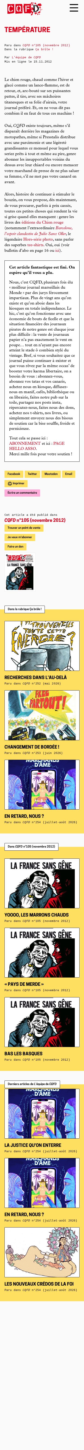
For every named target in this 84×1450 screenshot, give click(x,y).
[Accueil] (23, 8)
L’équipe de (26, 57)
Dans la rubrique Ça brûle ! (24, 609)
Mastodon (51, 474)
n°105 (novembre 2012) (34, 520)
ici (57, 251)
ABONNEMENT (25, 444)
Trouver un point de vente (24, 528)
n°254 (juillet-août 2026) (50, 822)
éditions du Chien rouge (42, 223)
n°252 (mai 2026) (42, 683)
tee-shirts (35, 245)
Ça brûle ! (44, 49)
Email (68, 474)
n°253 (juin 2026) (43, 753)
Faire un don (15, 546)
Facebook (14, 474)
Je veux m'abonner (20, 537)
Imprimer (18, 483)
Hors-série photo (38, 240)
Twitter (32, 474)
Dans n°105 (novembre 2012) (31, 846)
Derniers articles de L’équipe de (32, 1084)
